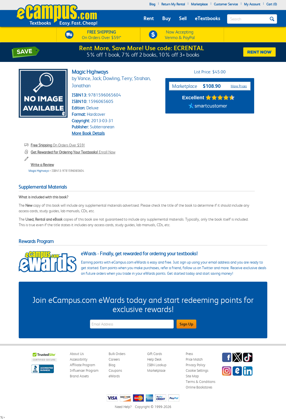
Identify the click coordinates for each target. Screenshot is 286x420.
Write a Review (42, 164)
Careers (114, 359)
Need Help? (123, 407)
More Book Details (88, 133)
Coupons (115, 370)
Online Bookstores (199, 387)
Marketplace (199, 4)
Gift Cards (154, 354)
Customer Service (226, 4)
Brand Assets (79, 376)
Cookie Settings (197, 370)
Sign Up (186, 324)
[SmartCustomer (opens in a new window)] (207, 106)
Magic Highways (38, 171)
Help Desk (154, 359)
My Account (252, 4)
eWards (114, 376)
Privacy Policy (195, 365)
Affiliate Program (82, 365)
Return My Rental (173, 4)
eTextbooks (207, 18)
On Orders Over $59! (58, 145)
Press (189, 354)
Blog (152, 4)
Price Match (194, 359)
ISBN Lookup (156, 365)
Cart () (271, 4)
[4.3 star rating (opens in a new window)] (220, 97)
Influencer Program (84, 370)
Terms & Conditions (200, 382)
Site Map (192, 376)
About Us (77, 354)
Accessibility (78, 359)
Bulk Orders (117, 354)
